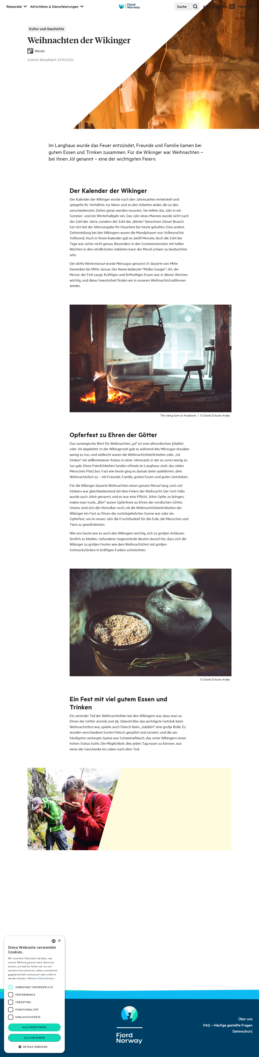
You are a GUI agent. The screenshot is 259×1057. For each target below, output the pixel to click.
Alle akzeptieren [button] (34, 1027)
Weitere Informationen (41, 978)
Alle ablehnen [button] (34, 1037)
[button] (34, 1046)
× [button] (59, 940)
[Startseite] (129, 1025)
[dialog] (34, 994)
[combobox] (54, 941)
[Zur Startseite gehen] (129, 6)
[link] (245, 1019)
